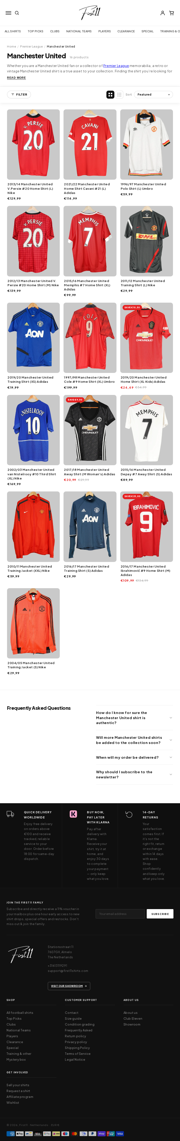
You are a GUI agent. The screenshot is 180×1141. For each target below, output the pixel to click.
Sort (129, 94)
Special (148, 31)
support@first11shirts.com (68, 971)
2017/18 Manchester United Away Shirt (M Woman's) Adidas (89, 472)
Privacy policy (76, 1042)
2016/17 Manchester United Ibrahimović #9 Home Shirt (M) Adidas (145, 571)
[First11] (21, 956)
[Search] (17, 13)
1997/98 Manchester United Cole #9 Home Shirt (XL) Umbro (89, 379)
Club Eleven (133, 1018)
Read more (16, 77)
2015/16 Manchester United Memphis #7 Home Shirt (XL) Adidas (87, 285)
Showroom (132, 1024)
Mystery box (16, 1059)
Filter (21, 94)
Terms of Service (78, 1054)
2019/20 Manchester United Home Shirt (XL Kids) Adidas (144, 379)
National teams (79, 31)
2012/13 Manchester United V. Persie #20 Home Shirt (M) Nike (33, 283)
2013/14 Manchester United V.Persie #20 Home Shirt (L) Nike (30, 188)
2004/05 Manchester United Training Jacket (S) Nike (31, 665)
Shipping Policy (77, 1048)
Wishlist (13, 1102)
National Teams (19, 1030)
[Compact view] (119, 95)
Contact (71, 1013)
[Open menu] (8, 13)
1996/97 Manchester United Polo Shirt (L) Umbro (143, 186)
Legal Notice (75, 1059)
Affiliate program (20, 1097)
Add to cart (33, 174)
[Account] (162, 13)
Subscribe (160, 913)
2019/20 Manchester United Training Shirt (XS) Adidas (30, 379)
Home (11, 46)
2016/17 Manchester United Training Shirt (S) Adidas (86, 568)
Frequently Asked (79, 1030)
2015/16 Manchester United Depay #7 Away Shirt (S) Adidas (146, 472)
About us (131, 1013)
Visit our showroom (67, 985)
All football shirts (20, 1013)
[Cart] (171, 13)
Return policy (75, 1036)
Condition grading (79, 1024)
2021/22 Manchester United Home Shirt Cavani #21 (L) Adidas (87, 188)
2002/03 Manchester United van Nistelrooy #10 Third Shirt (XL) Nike (32, 474)
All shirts (13, 31)
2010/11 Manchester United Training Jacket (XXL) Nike (30, 568)
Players (104, 31)
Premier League (31, 46)
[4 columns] (110, 95)
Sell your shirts (18, 1085)
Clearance (126, 31)
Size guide (73, 1018)
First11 (23, 1125)
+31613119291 (57, 965)
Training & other (19, 1054)
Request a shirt (18, 1091)
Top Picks (36, 31)
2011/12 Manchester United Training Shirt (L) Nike (143, 283)
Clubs (55, 31)
